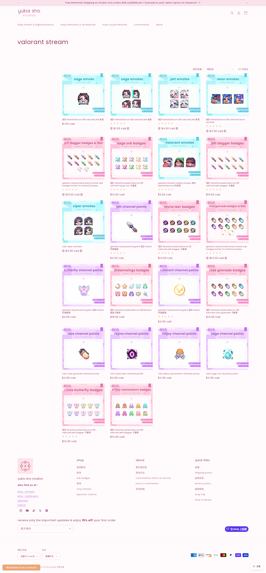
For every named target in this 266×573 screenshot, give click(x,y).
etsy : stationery (28, 496)
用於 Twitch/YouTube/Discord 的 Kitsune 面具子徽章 (131, 311)
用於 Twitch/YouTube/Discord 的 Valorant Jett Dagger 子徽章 (222, 184)
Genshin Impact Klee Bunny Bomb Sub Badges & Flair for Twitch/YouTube (82, 184)
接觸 (197, 467)
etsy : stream (26, 491)
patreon (23, 500)
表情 (79, 483)
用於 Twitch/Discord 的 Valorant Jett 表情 (83, 119)
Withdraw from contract (21, 567)
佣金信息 (140, 472)
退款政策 (199, 477)
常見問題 (140, 488)
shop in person (203, 499)
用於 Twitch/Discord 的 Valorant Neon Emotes (225, 121)
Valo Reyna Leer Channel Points (126, 373)
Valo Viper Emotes (72, 246)
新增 (79, 472)
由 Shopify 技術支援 (55, 567)
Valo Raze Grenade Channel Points (80, 373)
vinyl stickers (84, 488)
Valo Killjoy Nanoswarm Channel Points (179, 373)
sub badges (83, 477)
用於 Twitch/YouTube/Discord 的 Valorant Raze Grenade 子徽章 (222, 311)
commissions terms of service (153, 477)
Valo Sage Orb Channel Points (222, 373)
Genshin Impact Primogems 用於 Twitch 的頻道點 (131, 248)
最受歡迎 (81, 467)
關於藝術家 (141, 467)
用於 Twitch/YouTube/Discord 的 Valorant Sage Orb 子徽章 (126, 184)
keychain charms (87, 494)
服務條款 (199, 488)
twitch (22, 505)
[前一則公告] (18, 3)
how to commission (147, 483)
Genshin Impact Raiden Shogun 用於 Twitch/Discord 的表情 (177, 184)
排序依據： (198, 69)
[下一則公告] (247, 3)
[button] (37, 24)
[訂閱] (69, 528)
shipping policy (203, 472)
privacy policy (203, 483)
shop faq (200, 494)
